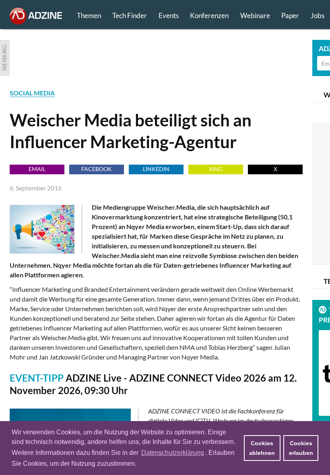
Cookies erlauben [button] (301, 448)
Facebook (96, 168)
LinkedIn (156, 168)
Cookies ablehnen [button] (262, 448)
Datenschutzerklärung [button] (172, 452)
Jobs (317, 15)
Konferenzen (209, 15)
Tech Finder (129, 15)
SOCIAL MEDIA (32, 93)
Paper (290, 15)
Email (37, 168)
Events (169, 15)
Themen (89, 15)
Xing (216, 168)
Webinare (255, 15)
